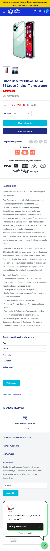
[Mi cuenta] (40, 11)
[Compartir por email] (45, 141)
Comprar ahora (25, 131)
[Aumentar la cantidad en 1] (28, 113)
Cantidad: (7, 113)
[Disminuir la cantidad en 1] (15, 113)
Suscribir (10, 493)
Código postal (8, 367)
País (4, 343)
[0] (45, 11)
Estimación (11, 383)
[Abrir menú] (4, 12)
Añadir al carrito (25, 123)
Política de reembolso (12, 394)
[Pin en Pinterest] (36, 141)
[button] (25, 526)
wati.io (30, 533)
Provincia (7, 355)
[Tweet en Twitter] (41, 141)
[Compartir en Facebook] (31, 141)
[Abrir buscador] (35, 11)
